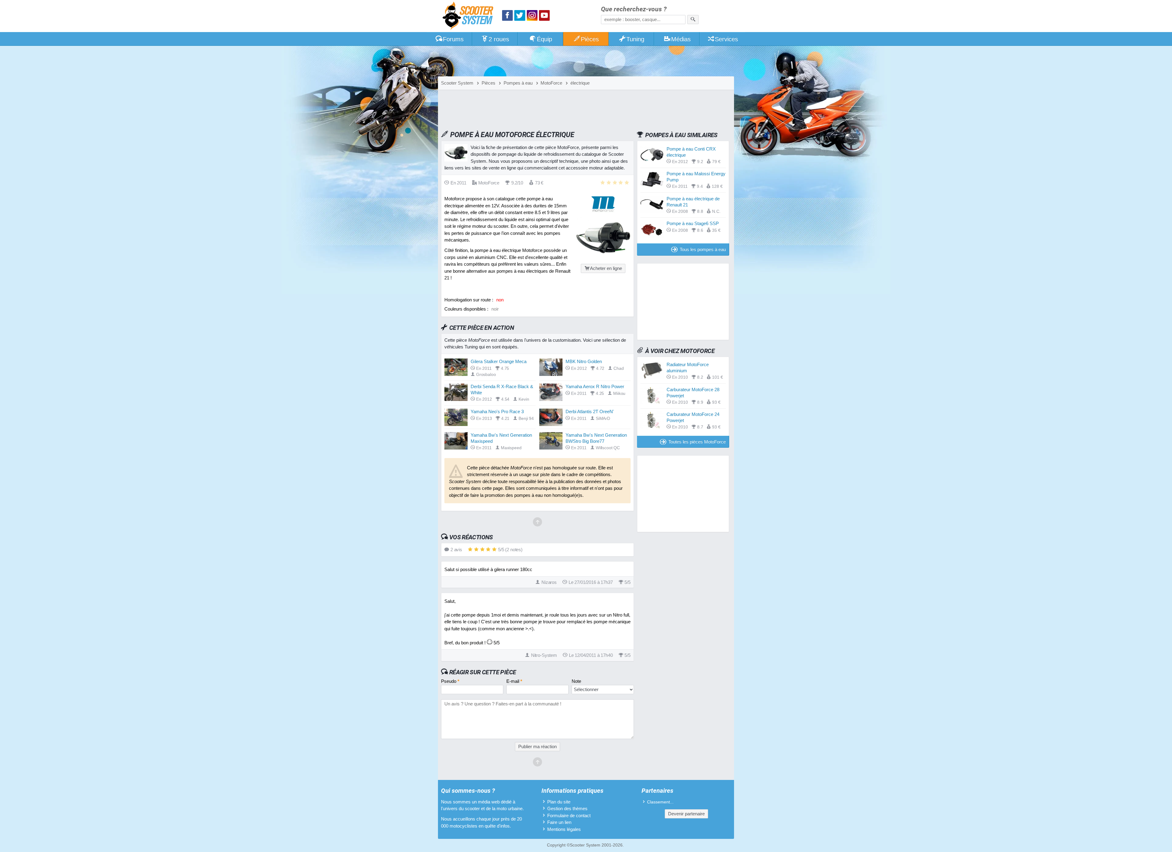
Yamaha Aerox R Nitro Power (595, 386)
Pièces (590, 39)
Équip (544, 39)
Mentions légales (564, 829)
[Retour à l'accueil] (469, 16)
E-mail (514, 681)
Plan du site (558, 801)
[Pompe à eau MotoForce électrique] (603, 256)
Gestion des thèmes (567, 808)
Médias (681, 39)
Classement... (660, 802)
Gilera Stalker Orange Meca (498, 361)
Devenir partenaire (686, 813)
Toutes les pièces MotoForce (697, 441)
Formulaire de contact (569, 815)
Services (726, 39)
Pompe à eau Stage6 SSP (693, 223)
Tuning (635, 39)
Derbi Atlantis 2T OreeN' (590, 411)
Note (576, 681)
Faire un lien (559, 822)
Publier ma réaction (537, 746)
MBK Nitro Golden (584, 361)
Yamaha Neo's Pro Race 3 (497, 411)
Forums (453, 39)
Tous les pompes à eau (703, 249)
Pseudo (450, 681)
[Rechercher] (693, 19)
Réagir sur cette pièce (482, 672)
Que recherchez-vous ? (634, 9)
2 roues (499, 39)
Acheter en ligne (606, 268)
